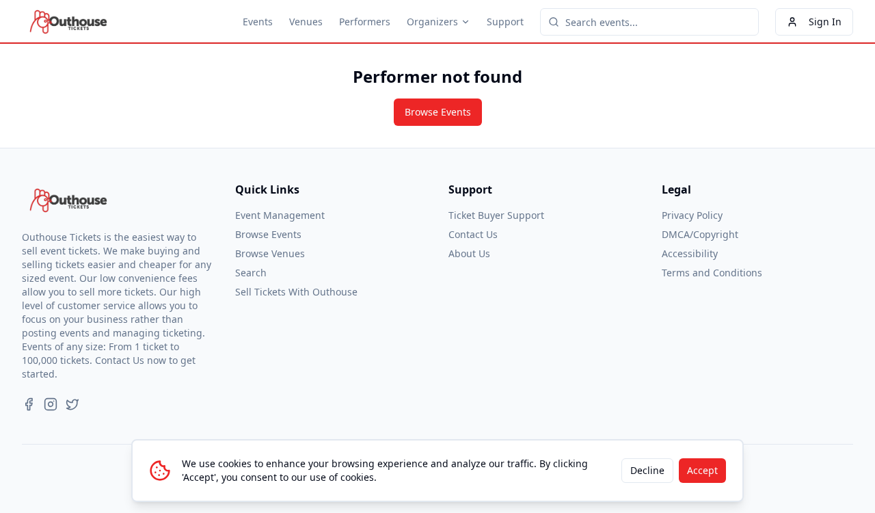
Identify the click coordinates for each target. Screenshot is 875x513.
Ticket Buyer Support (496, 215)
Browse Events (438, 111)
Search (251, 272)
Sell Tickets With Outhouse (296, 291)
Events (258, 21)
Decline (647, 470)
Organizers (432, 21)
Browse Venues (270, 253)
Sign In (825, 21)
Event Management (280, 215)
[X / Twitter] (72, 404)
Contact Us (473, 234)
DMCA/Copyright (700, 234)
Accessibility (690, 253)
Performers (364, 21)
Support (505, 21)
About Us (469, 253)
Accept (702, 470)
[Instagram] (50, 404)
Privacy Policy (692, 215)
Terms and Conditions (712, 272)
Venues (306, 21)
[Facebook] (29, 404)
